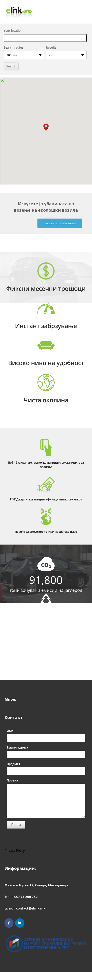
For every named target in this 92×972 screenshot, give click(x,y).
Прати (16, 825)
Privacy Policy (14, 850)
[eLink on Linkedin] (19, 923)
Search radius (14, 47)
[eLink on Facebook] (8, 923)
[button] (46, 127)
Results (51, 47)
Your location (13, 30)
